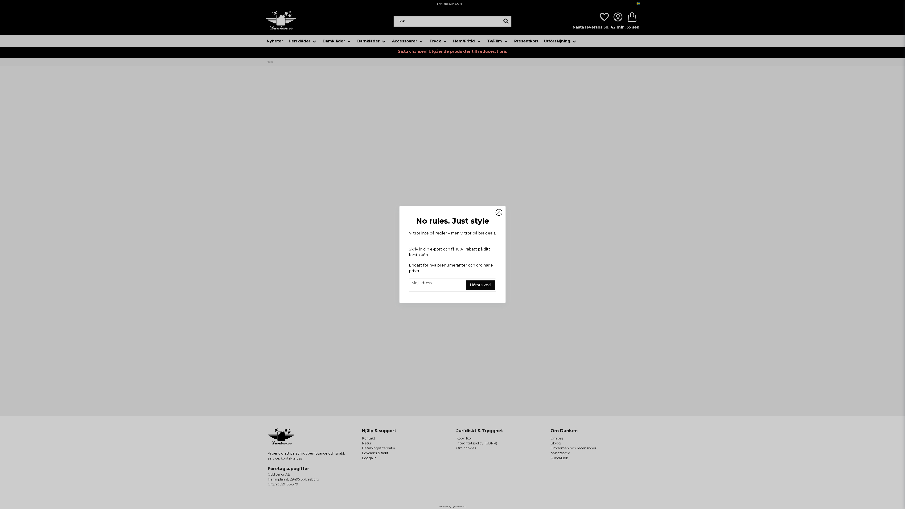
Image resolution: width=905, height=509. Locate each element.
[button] (499, 212)
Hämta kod (480, 285)
